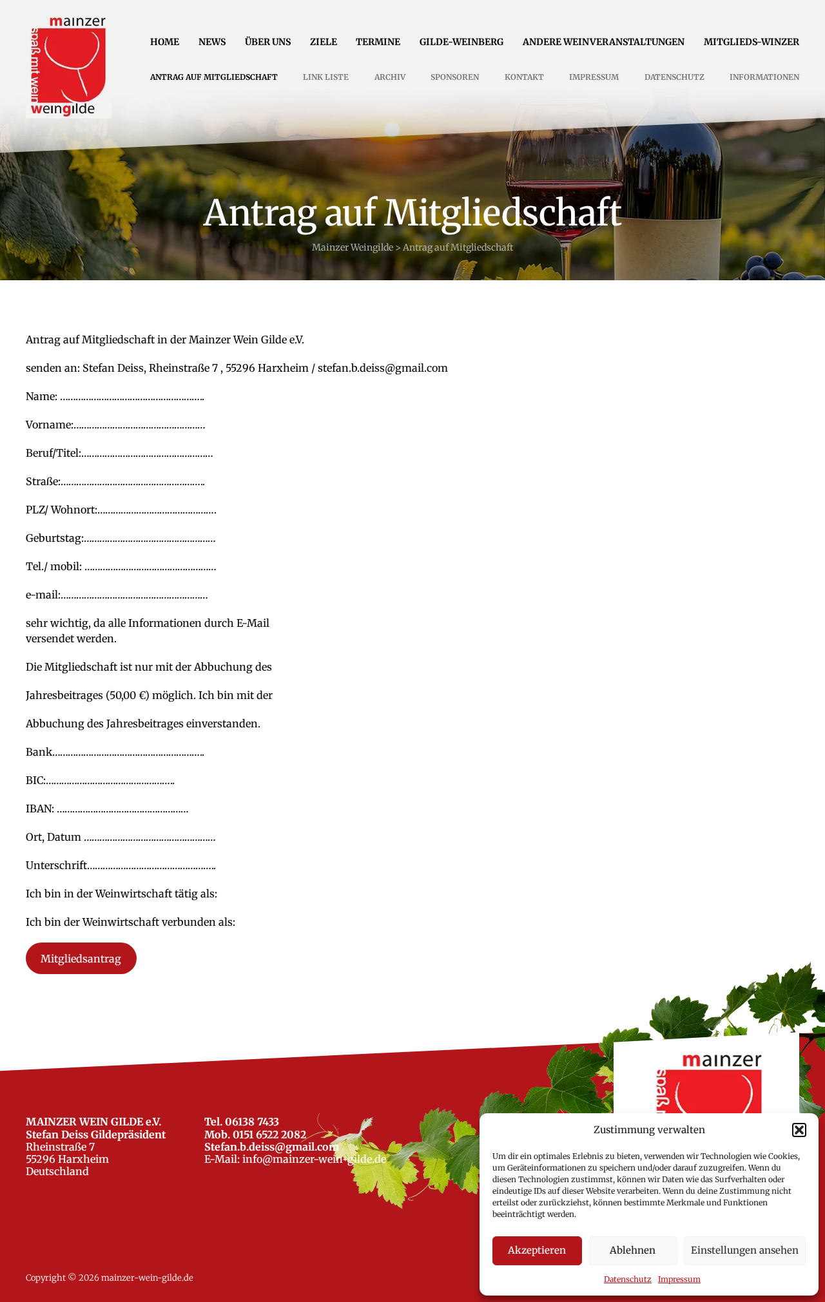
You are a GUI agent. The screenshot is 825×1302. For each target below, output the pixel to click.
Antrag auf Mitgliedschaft (214, 77)
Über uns (268, 42)
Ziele (323, 42)
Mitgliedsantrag (81, 958)
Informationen (764, 77)
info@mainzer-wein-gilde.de (314, 1159)
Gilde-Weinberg (461, 42)
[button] (799, 1130)
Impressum (679, 1279)
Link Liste (326, 77)
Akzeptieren (537, 1250)
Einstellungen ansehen (745, 1250)
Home (164, 42)
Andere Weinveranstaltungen (603, 42)
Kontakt (524, 77)
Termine (378, 42)
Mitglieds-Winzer (751, 42)
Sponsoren (455, 77)
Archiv (389, 77)
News (212, 42)
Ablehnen (632, 1250)
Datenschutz (628, 1279)
